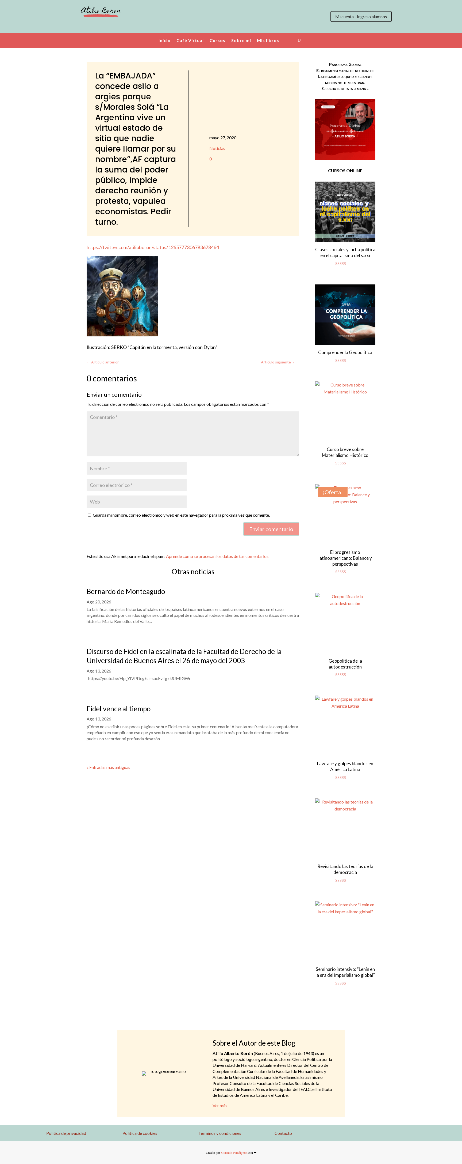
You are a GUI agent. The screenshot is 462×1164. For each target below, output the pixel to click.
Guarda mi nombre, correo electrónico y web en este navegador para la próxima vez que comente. (181, 514)
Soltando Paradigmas (234, 1152)
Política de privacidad (66, 1133)
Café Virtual (190, 40)
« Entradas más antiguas (108, 767)
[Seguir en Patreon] (117, 26)
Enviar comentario (271, 529)
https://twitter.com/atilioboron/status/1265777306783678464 (153, 247)
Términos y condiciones (219, 1133)
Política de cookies (139, 1133)
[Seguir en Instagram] (85, 26)
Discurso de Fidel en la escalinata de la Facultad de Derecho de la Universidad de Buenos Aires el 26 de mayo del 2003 (184, 656)
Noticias (217, 148)
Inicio (165, 40)
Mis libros (268, 40)
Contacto (283, 1133)
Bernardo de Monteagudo (126, 591)
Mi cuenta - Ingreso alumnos (361, 16)
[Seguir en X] (74, 26)
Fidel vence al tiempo (119, 708)
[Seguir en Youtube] (106, 26)
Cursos (217, 40)
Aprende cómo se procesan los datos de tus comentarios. (217, 556)
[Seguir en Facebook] (95, 26)
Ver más (220, 1105)
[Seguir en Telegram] (128, 26)
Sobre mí (241, 40)
